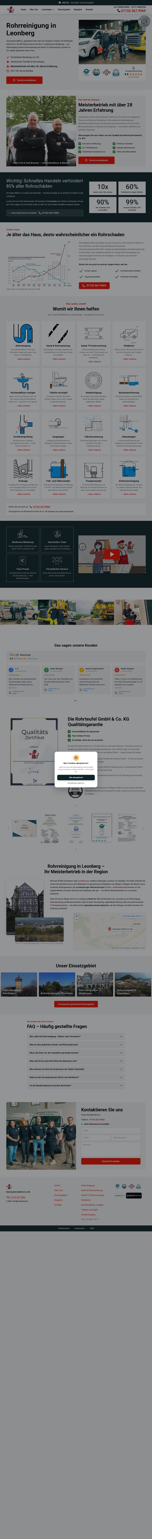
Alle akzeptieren (76, 777)
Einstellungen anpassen (76, 783)
